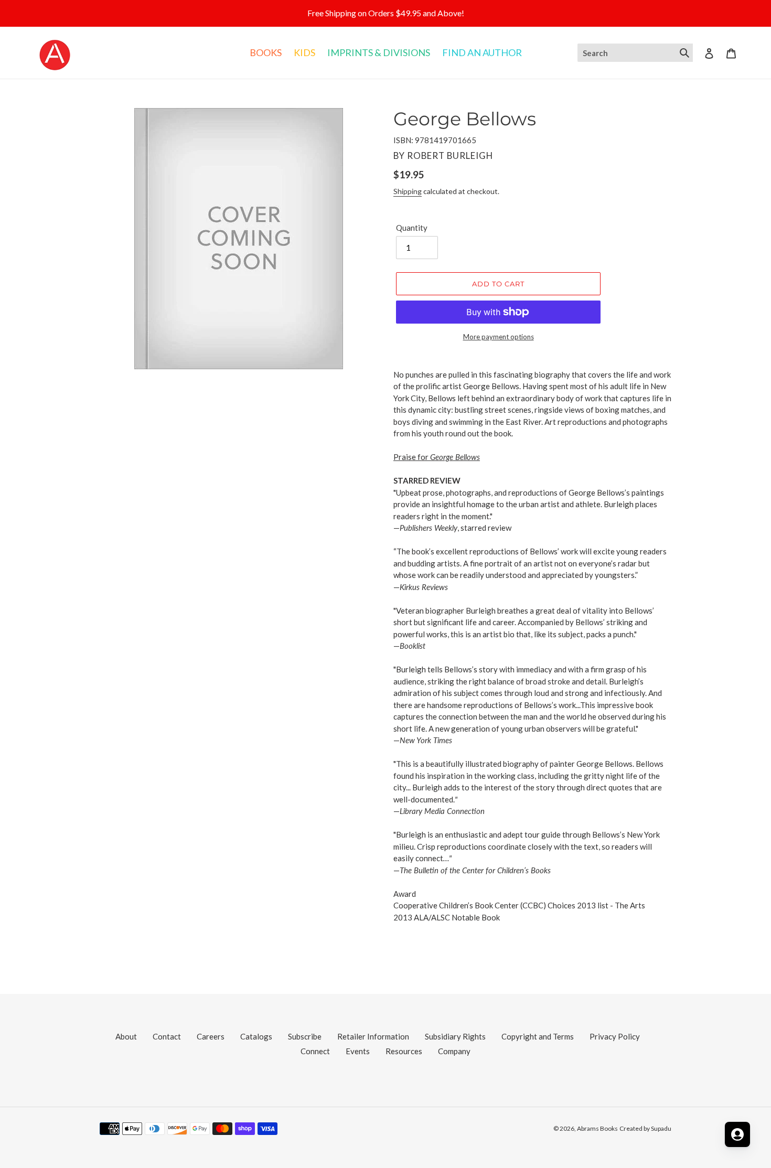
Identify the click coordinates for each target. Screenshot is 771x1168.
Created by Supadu (645, 1128)
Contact (167, 1036)
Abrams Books (597, 1128)
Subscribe (305, 1036)
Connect (315, 1051)
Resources (403, 1051)
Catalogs (256, 1036)
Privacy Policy (615, 1036)
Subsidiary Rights (455, 1036)
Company (454, 1051)
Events (358, 1051)
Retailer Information (373, 1036)
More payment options (498, 337)
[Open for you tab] (737, 1134)
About (126, 1036)
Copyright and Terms (537, 1036)
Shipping (407, 191)
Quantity (411, 227)
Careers (210, 1036)
